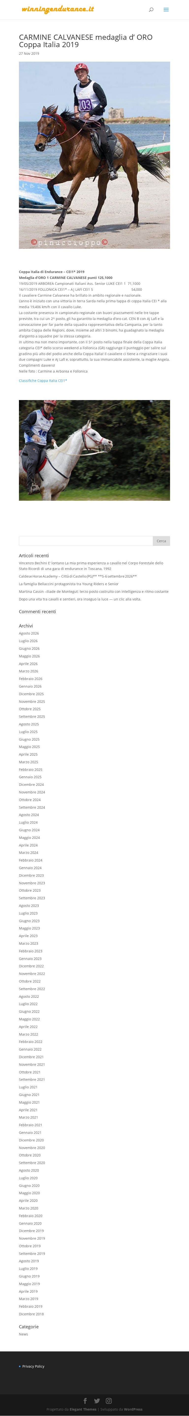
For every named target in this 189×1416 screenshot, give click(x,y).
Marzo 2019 (28, 1298)
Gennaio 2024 (30, 867)
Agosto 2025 (29, 724)
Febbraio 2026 (30, 678)
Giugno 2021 (29, 1094)
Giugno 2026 (29, 648)
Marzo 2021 (28, 1117)
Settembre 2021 (32, 1079)
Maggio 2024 (29, 837)
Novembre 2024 (32, 792)
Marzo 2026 (28, 671)
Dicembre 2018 (31, 1314)
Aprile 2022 (28, 1026)
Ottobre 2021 (30, 1072)
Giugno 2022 (29, 1011)
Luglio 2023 (28, 913)
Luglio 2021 (28, 1087)
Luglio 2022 (28, 1003)
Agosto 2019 (29, 1261)
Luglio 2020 (28, 1178)
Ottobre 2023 (30, 890)
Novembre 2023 (32, 883)
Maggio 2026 (29, 656)
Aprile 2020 (28, 1200)
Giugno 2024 (29, 830)
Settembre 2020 (32, 1162)
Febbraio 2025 (30, 769)
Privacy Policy (33, 1366)
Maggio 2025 (29, 746)
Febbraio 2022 (30, 1041)
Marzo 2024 (28, 852)
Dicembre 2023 (31, 875)
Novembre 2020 (32, 1147)
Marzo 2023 (28, 943)
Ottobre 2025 (30, 709)
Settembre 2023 (32, 898)
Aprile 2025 (28, 754)
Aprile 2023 (28, 935)
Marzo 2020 (28, 1208)
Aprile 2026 (28, 663)
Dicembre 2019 (31, 1230)
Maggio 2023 (29, 928)
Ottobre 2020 (30, 1155)
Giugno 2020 (29, 1185)
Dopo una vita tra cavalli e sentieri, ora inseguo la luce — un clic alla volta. (80, 599)
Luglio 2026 (28, 641)
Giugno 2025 (29, 739)
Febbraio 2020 (30, 1215)
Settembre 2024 (32, 807)
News (23, 1334)
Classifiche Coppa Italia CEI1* (43, 380)
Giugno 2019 (29, 1276)
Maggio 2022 (29, 1019)
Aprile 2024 (28, 845)
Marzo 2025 (28, 762)
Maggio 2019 (29, 1283)
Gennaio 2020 (30, 1223)
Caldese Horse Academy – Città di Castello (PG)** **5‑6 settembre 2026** (78, 576)
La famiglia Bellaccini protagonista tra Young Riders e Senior (69, 584)
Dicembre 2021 (31, 1057)
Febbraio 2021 (30, 1125)
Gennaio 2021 (30, 1132)
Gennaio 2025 (30, 777)
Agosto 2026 (29, 633)
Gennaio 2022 (30, 1049)
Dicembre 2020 (31, 1140)
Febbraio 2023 (30, 951)
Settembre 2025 (32, 716)
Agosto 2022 (29, 996)
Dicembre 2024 (31, 784)
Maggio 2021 (29, 1102)
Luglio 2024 (28, 822)
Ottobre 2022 (30, 981)
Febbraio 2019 (30, 1306)
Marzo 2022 (28, 1034)
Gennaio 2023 (30, 958)
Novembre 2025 (32, 701)
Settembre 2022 (32, 988)
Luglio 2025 (28, 731)
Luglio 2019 (28, 1268)
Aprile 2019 (28, 1291)
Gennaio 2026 (30, 686)
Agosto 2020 (29, 1170)
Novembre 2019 (32, 1238)
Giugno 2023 (29, 920)
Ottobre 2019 (30, 1246)
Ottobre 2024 (30, 799)
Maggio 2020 (29, 1193)
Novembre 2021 (32, 1064)
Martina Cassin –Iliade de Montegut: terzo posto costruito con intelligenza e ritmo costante (94, 591)
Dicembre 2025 (31, 694)
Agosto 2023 (29, 905)
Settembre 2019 (32, 1253)
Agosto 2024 (29, 814)
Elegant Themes (83, 1409)
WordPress (133, 1409)
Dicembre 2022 (31, 966)
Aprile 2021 (28, 1110)
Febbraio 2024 (30, 860)
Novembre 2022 (32, 973)
